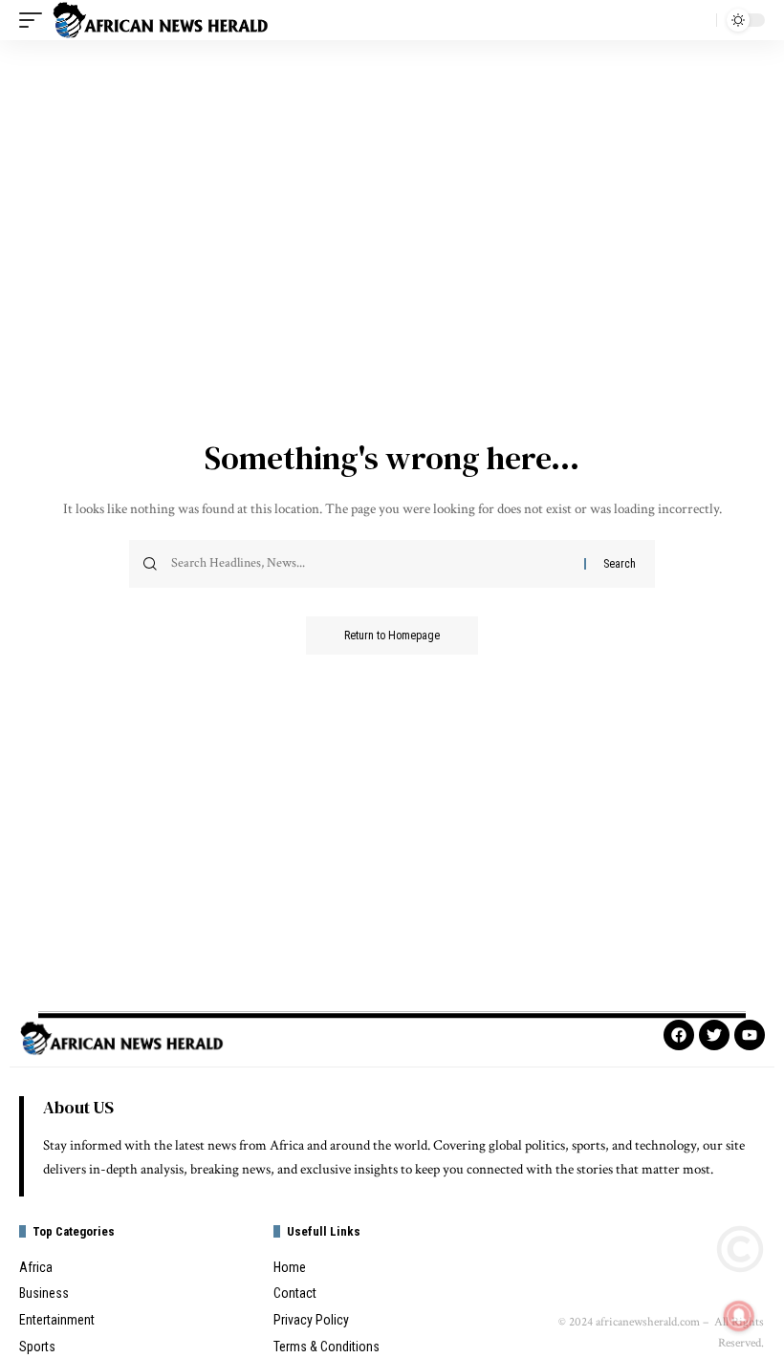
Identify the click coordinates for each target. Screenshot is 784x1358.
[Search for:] (370, 564)
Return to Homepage (392, 635)
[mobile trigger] (35, 20)
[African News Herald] (161, 20)
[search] (697, 20)
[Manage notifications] (739, 1316)
